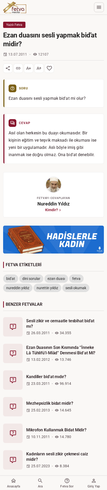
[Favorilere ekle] (49, 68)
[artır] (39, 68)
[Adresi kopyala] (18, 68)
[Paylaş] (7, 68)
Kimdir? (51, 210)
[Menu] (99, 7)
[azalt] (28, 68)
